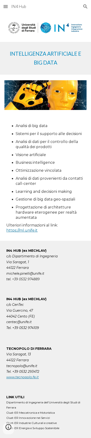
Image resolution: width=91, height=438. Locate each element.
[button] (5, 6)
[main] (45, 58)
